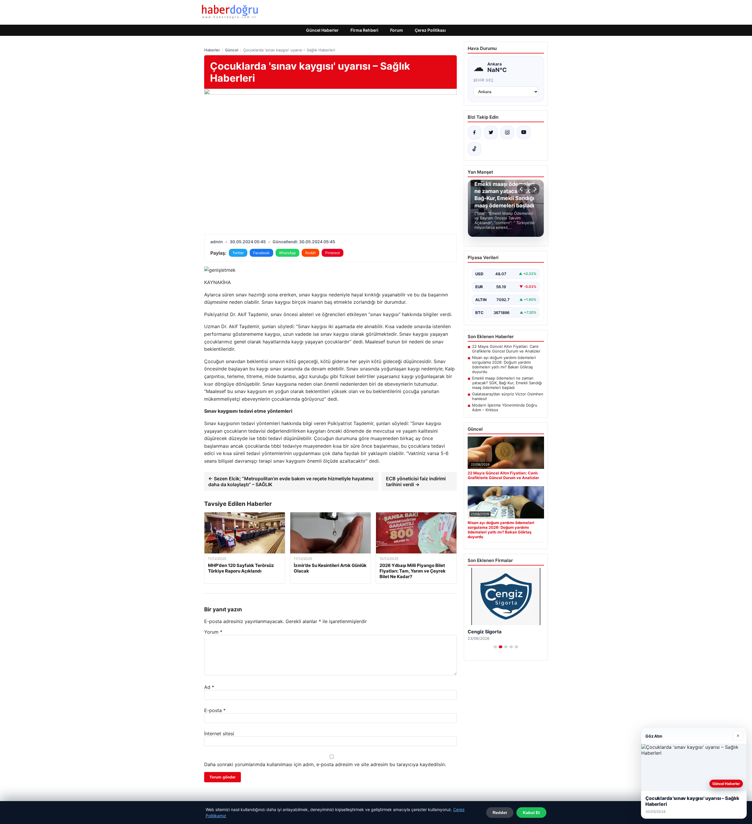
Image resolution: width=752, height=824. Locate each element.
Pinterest (332, 253)
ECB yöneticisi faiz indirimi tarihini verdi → (416, 481)
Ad (209, 687)
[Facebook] (474, 132)
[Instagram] (507, 132)
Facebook (261, 253)
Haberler (212, 50)
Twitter (238, 253)
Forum (396, 30)
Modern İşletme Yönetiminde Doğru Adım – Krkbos (504, 407)
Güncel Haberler (322, 30)
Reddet (500, 812)
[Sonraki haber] (534, 189)
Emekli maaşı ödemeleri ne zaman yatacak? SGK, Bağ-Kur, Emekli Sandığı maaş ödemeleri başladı (507, 383)
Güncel (231, 50)
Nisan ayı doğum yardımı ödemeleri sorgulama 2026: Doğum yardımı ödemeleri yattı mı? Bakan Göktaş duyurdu (504, 364)
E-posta (215, 710)
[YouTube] (524, 132)
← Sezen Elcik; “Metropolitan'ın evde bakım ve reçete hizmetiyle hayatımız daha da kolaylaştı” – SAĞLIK (291, 481)
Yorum (213, 632)
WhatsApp (287, 253)
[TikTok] (474, 149)
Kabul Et (531, 812)
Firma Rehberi (364, 30)
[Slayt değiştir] (495, 646)
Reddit (310, 253)
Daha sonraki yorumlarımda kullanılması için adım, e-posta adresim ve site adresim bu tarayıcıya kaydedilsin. (325, 764)
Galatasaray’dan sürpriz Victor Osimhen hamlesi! (507, 396)
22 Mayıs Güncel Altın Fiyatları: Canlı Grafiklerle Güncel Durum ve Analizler (506, 348)
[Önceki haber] (522, 189)
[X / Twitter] (491, 132)
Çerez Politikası (430, 30)
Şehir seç (483, 80)
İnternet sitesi (219, 733)
